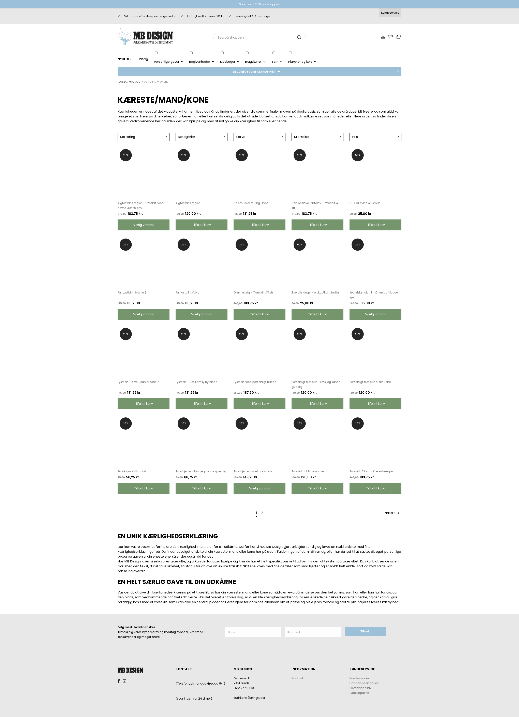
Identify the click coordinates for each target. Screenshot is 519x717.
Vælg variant (143, 225)
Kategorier (186, 136)
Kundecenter (359, 678)
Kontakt (297, 678)
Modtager (135, 81)
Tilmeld (365, 631)
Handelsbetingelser (364, 683)
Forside (122, 81)
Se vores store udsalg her (254, 71)
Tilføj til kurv (201, 225)
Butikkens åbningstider (249, 698)
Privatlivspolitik (360, 688)
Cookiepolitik (359, 692)
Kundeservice (390, 13)
